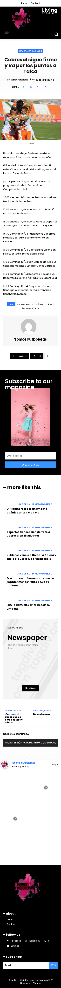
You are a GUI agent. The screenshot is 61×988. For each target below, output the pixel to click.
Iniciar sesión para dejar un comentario (30, 742)
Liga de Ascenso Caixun (30, 51)
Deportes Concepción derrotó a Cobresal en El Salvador (28, 534)
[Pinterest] (38, 87)
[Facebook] (23, 87)
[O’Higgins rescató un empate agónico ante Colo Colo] (8, 501)
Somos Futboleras (19, 79)
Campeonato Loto (25, 304)
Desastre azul (41, 714)
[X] (30, 87)
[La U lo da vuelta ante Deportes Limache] (8, 597)
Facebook (16, 940)
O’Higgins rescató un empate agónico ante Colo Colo (27, 510)
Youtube (15, 945)
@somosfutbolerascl (24, 762)
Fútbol (49, 304)
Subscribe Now (30, 464)
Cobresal (40, 304)
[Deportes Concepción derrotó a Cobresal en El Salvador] (8, 524)
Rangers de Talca (30, 308)
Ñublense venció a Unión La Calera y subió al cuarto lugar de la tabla (31, 557)
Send (53, 965)
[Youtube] (8, 946)
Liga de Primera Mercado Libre (34, 504)
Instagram (34, 940)
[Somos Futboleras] (30, 327)
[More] (47, 356)
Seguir (55, 764)
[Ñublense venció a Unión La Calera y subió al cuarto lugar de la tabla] (8, 548)
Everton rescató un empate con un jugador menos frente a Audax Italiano (30, 582)
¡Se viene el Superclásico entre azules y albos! (14, 718)
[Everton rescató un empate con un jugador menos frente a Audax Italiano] (8, 571)
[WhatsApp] (45, 87)
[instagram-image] (15, 787)
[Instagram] (26, 941)
